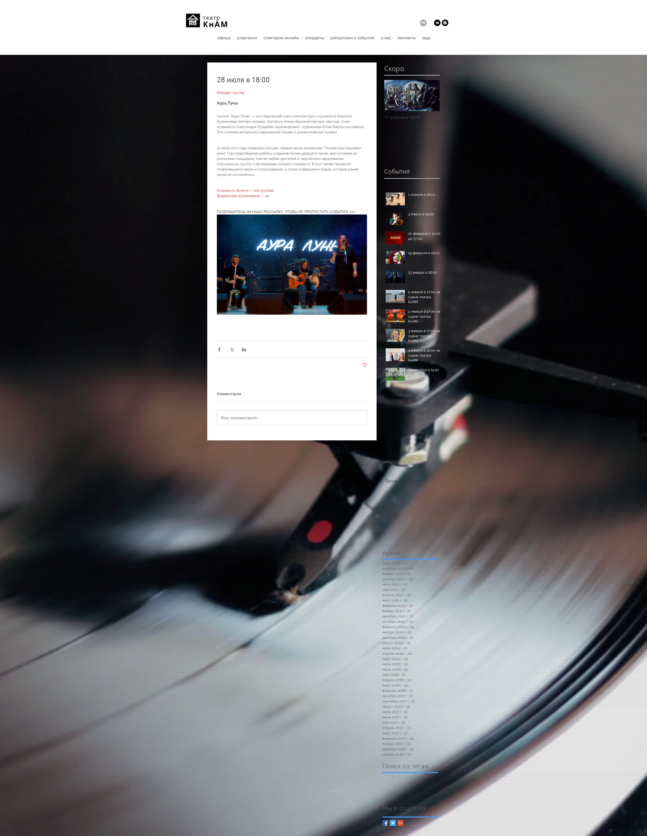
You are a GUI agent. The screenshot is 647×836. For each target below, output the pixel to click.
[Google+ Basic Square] (400, 823)
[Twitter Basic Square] (393, 823)
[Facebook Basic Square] (385, 823)
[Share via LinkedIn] (244, 349)
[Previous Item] (392, 95)
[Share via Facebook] (219, 349)
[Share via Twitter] (231, 349)
